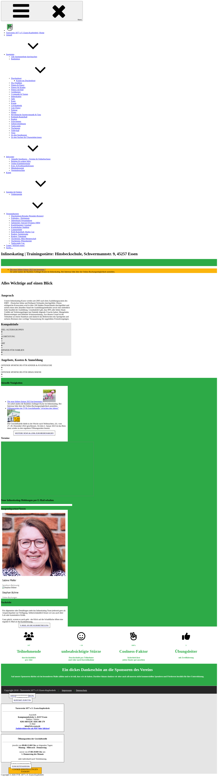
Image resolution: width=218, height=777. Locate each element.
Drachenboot (16, 78)
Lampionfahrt (16, 229)
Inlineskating (16, 96)
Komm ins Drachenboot (25, 81)
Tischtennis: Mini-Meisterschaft (23, 239)
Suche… (9, 248)
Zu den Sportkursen (19, 135)
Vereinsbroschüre (18, 170)
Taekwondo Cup (17, 243)
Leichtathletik (16, 105)
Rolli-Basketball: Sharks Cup (22, 232)
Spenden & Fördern (14, 192)
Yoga (13, 133)
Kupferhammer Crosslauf (21, 225)
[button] (36, 332)
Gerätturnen (16, 92)
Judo (13, 99)
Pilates (13, 112)
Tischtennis (15, 128)
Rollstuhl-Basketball (19, 117)
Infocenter (10, 157)
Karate (13, 103)
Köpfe (8, 173)
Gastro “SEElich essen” (15, 245)
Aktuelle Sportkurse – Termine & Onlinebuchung (30, 159)
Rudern (14, 119)
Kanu (13, 101)
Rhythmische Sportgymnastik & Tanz (26, 115)
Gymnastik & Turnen (19, 94)
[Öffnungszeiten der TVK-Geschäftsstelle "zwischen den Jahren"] (13, 421)
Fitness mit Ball (17, 90)
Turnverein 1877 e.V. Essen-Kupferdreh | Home (25, 33)
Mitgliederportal (17, 168)
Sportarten (10, 54)
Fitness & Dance (17, 85)
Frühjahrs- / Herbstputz (20, 218)
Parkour (14, 110)
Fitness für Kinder (18, 87)
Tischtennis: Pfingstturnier (21, 241)
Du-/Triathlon (16, 83)
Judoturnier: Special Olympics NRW (25, 223)
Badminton (15, 59)
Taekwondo (16, 126)
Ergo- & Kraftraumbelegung (22, 166)
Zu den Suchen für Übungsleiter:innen (26, 137)
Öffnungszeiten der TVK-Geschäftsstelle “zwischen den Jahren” (33, 408)
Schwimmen (16, 121)
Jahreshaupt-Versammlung (21, 220)
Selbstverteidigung (18, 124)
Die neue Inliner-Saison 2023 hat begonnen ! (28, 269)
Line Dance (15, 108)
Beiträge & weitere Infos (21, 161)
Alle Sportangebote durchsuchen (24, 57)
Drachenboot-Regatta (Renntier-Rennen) (27, 216)
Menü (80, 20)
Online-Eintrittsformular (20, 163)
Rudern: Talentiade (18, 236)
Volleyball (15, 130)
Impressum (67, 690)
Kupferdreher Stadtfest (20, 227)
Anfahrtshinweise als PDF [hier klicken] (33, 728)
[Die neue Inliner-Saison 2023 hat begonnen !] (49, 401)
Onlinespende (16, 194)
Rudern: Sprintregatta (19, 234)
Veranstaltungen (12, 214)
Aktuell (9, 35)
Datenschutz (81, 690)
